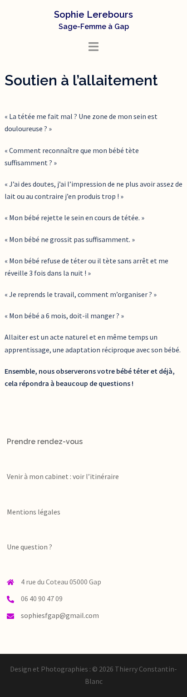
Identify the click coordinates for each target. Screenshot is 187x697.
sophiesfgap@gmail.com (60, 615)
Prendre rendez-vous (45, 441)
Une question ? (29, 546)
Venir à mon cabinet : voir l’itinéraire (63, 476)
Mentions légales (33, 511)
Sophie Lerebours (93, 14)
